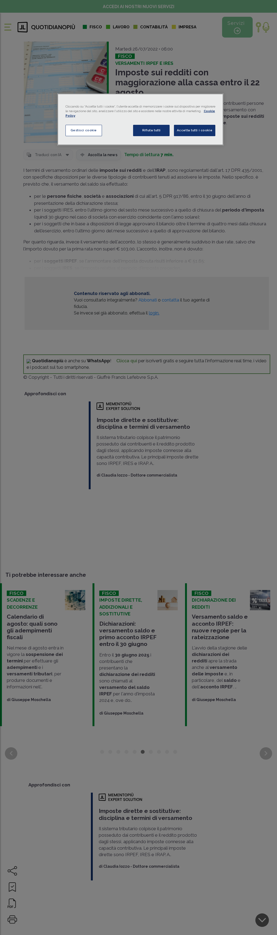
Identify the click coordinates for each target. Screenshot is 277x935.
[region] (140, 119)
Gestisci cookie (84, 130)
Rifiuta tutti (151, 130)
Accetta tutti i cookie (195, 130)
